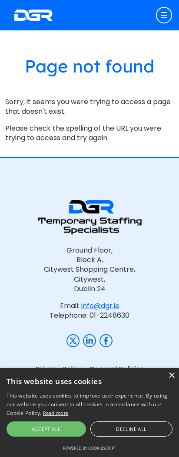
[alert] (89, 412)
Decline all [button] (131, 429)
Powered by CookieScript (89, 448)
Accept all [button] (46, 429)
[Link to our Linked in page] (89, 340)
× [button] (171, 375)
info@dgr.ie (100, 306)
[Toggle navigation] (164, 15)
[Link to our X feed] (73, 340)
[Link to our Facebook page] (106, 340)
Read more (56, 413)
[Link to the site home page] (33, 15)
